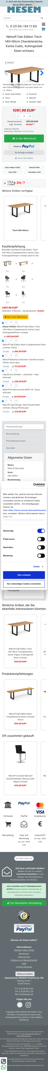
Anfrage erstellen (25, 152)
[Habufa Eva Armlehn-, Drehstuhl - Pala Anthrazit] (23, 278)
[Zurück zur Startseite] (24, 9)
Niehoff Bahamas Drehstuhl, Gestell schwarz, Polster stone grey (23, 361)
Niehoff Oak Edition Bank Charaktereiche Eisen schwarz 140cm (24, 346)
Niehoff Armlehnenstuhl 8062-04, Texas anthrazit (21, 391)
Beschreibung (12, 434)
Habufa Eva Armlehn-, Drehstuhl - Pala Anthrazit (20, 376)
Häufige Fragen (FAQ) (24, 950)
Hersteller (10, 448)
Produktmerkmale (14, 427)
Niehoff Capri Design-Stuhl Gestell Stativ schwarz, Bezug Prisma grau (21, 406)
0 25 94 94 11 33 (26, 991)
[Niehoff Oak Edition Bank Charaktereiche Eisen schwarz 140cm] (23, 263)
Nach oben (24, 858)
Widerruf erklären (25, 974)
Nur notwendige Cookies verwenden (24, 584)
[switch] (41, 539)
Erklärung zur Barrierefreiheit (24, 960)
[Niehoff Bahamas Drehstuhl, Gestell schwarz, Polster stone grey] (7, 278)
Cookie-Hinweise (24, 967)
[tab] (24, 426)
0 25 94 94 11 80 (26, 988)
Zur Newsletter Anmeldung (25, 902)
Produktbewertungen (16, 441)
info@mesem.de (26, 994)
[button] (42, 73)
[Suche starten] (42, 18)
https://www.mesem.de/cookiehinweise (27, 510)
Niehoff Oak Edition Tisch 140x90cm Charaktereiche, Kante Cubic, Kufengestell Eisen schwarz (21, 329)
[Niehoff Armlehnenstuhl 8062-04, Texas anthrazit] (7, 294)
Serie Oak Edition (25, 158)
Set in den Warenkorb (16, 317)
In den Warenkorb (25, 138)
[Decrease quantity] (18, 116)
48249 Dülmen (28, 131)
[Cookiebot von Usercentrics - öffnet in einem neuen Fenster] (34, 485)
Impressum (24, 953)
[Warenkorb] (43, 29)
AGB (24, 963)
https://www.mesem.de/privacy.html (26, 520)
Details (36, 566)
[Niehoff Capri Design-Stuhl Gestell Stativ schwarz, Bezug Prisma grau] (23, 294)
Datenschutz (24, 957)
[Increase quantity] (30, 116)
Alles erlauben (24, 575)
